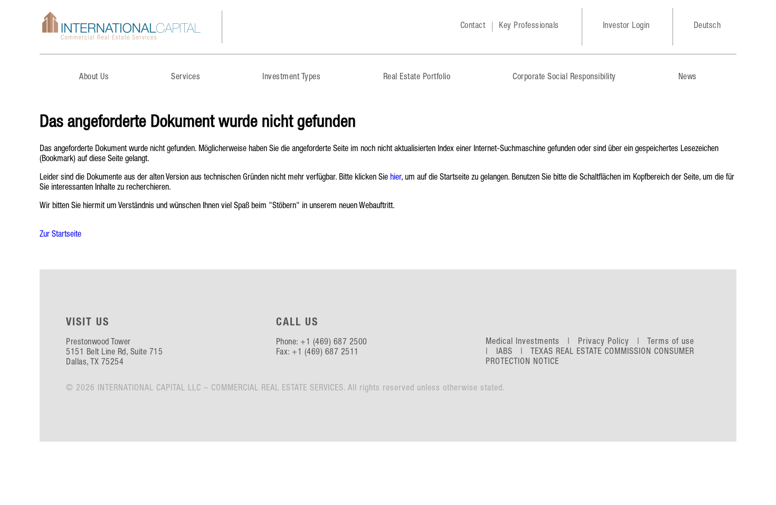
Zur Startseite (60, 235)
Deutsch (707, 26)
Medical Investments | (530, 342)
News (687, 77)
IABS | (512, 352)
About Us (94, 77)
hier (395, 178)
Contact (473, 26)
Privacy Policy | (611, 342)
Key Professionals (529, 26)
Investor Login (626, 26)
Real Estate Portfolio (417, 77)
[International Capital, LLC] (121, 27)
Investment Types (291, 77)
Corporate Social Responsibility (564, 77)
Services (185, 77)
